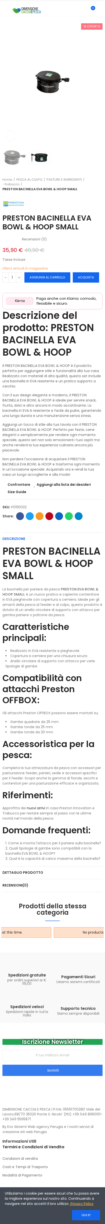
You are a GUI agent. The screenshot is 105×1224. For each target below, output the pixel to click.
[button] (7, 82)
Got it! (86, 1215)
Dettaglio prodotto (22, 872)
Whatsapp (69, 516)
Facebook (20, 516)
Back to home (100, 184)
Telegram (79, 516)
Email (39, 516)
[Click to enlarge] (11, 136)
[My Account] (100, 10)
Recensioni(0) (15, 885)
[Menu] (4, 10)
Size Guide (17, 491)
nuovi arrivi (36, 808)
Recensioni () (34, 239)
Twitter (30, 516)
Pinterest (49, 516)
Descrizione (13, 538)
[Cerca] (82, 10)
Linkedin (59, 516)
